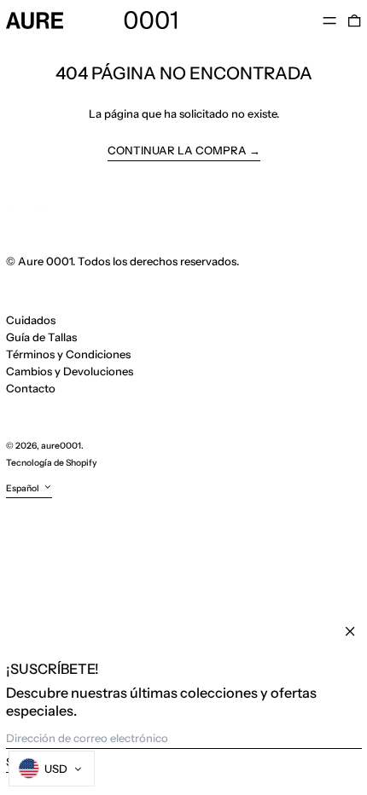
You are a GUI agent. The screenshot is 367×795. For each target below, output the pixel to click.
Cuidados (30, 320)
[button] (354, 20)
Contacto (30, 388)
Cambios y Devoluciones (69, 371)
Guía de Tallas (41, 337)
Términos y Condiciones (68, 354)
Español (23, 488)
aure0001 (61, 445)
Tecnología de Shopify (51, 462)
